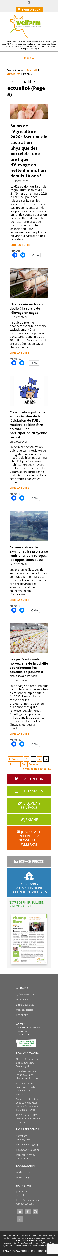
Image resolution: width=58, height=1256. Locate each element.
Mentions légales (24, 1009)
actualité (13, 74)
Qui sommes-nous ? (26, 994)
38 (23, 764)
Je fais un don (23, 1172)
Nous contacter (24, 999)
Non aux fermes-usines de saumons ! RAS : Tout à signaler (28, 1063)
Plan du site (22, 1015)
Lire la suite (20, 245)
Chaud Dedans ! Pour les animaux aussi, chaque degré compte (27, 1075)
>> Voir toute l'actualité (36, 768)
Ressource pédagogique (28, 1144)
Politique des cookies (46, 1251)
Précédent (15, 759)
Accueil (32, 70)
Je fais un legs (23, 1177)
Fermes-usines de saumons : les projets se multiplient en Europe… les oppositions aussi (29, 553)
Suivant (33, 764)
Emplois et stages (25, 1004)
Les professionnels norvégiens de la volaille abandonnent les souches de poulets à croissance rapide (29, 667)
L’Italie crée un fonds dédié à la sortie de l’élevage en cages (26, 308)
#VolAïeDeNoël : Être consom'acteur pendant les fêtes (28, 1118)
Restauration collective (27, 1149)
